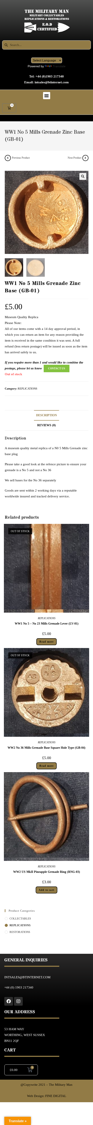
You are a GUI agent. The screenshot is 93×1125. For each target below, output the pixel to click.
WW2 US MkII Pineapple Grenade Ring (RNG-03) (46, 871)
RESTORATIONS (20, 932)
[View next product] (85, 158)
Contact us (56, 368)
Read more (46, 641)
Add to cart (46, 889)
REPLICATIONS (27, 388)
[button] (46, 95)
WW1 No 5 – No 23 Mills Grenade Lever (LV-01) (47, 623)
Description (46, 415)
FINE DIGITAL (55, 1096)
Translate (59, 66)
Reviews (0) (46, 425)
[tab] (46, 415)
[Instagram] (18, 1001)
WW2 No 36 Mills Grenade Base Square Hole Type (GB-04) (46, 747)
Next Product (74, 157)
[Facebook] (8, 1001)
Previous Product (21, 157)
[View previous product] (8, 158)
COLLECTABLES (20, 918)
